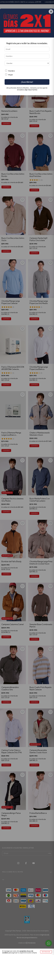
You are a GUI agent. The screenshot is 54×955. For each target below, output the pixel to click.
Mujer (10, 75)
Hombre (11, 71)
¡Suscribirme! (27, 82)
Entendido (46, 952)
